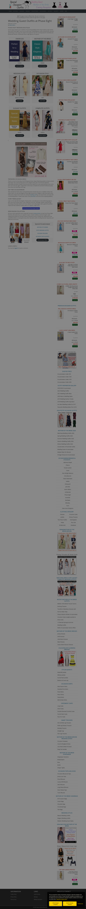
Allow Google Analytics (56, 903)
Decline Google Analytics (69, 903)
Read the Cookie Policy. (61, 899)
